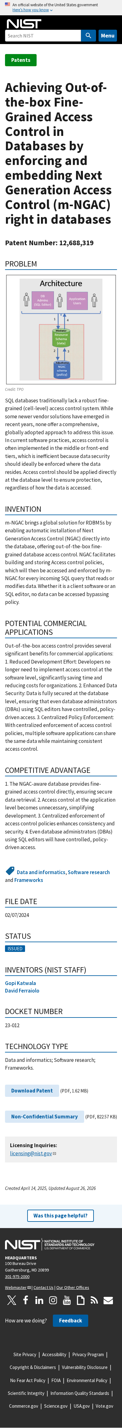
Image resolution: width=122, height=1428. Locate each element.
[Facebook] (26, 1300)
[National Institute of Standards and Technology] (49, 1244)
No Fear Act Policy (27, 1380)
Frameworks (28, 880)
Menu (107, 35)
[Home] (24, 24)
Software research (89, 872)
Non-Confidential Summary (44, 1116)
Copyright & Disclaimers (33, 1367)
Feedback (70, 1320)
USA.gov (82, 1406)
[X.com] (12, 1300)
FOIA (56, 1380)
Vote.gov (104, 1406)
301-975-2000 (17, 1276)
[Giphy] (81, 1300)
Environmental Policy (87, 1380)
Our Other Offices (72, 1287)
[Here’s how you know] (61, 7)
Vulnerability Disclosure (85, 1367)
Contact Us (43, 1287)
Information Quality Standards (79, 1393)
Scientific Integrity (26, 1393)
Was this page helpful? (60, 1215)
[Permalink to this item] (41, 263)
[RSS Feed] (94, 1300)
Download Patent (32, 1090)
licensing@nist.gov (31, 1153)
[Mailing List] (108, 1300)
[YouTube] (67, 1300)
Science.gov (56, 1406)
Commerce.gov (23, 1406)
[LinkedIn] (39, 1300)
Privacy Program (88, 1354)
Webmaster (16, 1287)
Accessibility (54, 1354)
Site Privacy (24, 1354)
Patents (20, 60)
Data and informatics (41, 872)
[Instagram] (53, 1300)
